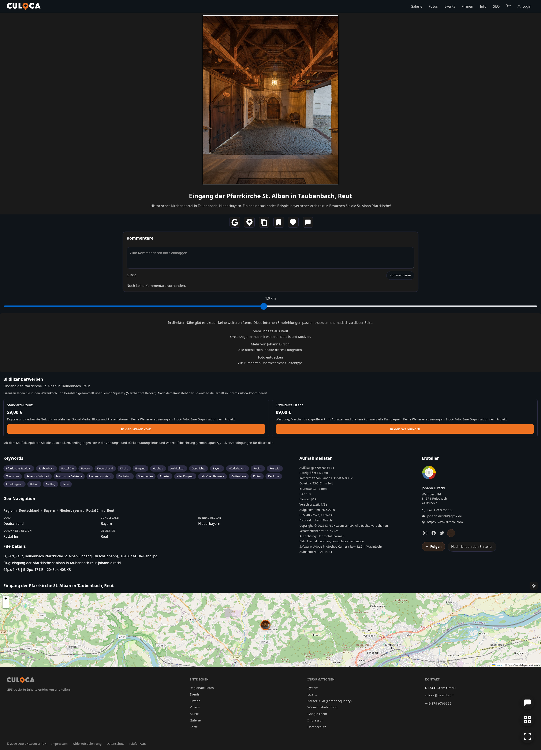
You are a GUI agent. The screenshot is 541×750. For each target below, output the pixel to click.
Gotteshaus (238, 476)
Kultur (257, 476)
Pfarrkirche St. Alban (18, 468)
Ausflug (50, 484)
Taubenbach (46, 468)
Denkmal (273, 476)
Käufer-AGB (137, 744)
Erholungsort (14, 484)
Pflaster (165, 476)
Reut (111, 510)
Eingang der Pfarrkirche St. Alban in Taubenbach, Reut (270, 196)
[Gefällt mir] (293, 222)
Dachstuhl (124, 476)
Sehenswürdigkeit (37, 476)
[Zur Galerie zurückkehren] (527, 719)
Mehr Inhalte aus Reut (270, 331)
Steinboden (145, 476)
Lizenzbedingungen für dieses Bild (248, 443)
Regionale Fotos (202, 688)
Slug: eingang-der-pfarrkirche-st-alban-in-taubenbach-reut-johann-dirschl (62, 562)
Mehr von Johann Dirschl (270, 344)
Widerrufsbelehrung (180, 443)
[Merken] (278, 222)
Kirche (124, 468)
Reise (66, 484)
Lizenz (312, 694)
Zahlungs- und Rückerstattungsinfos (132, 443)
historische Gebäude (69, 476)
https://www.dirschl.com (445, 522)
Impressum (315, 720)
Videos (195, 707)
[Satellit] (534, 586)
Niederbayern (70, 510)
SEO (496, 6)
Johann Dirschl (433, 488)
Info (483, 6)
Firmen (467, 6)
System (312, 688)
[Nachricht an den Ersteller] (308, 222)
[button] (265, 625)
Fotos (433, 6)
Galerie (416, 6)
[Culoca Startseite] (24, 6)
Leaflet (499, 665)
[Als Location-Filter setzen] (249, 222)
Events (449, 6)
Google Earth (317, 714)
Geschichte (198, 468)
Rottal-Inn (67, 468)
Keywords (13, 458)
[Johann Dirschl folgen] (451, 533)
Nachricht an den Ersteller (472, 546)
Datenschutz (316, 727)
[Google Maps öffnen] (235, 222)
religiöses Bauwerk (212, 476)
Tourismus (12, 476)
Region (257, 468)
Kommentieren (400, 275)
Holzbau (158, 468)
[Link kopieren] (264, 222)
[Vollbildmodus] (527, 736)
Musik (194, 714)
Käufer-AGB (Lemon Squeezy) (329, 701)
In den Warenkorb (136, 429)
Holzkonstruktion (100, 476)
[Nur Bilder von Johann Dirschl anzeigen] (429, 473)
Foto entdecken (270, 357)
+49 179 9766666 (440, 510)
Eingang (140, 468)
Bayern (85, 468)
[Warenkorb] (508, 6)
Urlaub (34, 484)
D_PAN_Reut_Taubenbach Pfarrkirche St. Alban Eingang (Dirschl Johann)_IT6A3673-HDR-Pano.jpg (80, 556)
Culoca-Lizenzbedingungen (71, 443)
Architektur (177, 468)
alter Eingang (185, 476)
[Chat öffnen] (527, 702)
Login (526, 6)
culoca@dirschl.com (439, 695)
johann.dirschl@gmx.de (444, 516)
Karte (194, 727)
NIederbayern (237, 468)
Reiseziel (274, 468)
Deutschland (105, 468)
